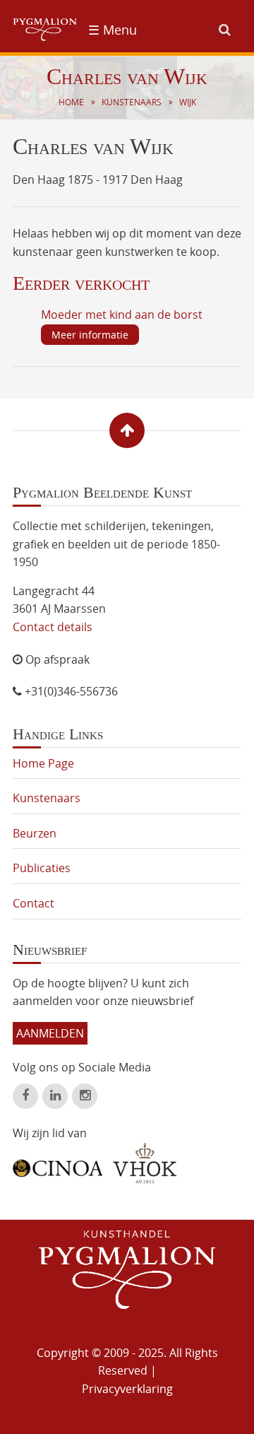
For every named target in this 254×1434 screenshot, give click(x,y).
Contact (33, 903)
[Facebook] (25, 1096)
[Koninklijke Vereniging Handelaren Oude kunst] (145, 1163)
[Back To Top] (127, 430)
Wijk (187, 102)
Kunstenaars (132, 102)
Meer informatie (90, 334)
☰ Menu (112, 29)
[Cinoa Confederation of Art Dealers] (57, 1163)
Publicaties (42, 868)
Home (71, 102)
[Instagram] (84, 1096)
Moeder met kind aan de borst (121, 314)
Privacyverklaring (127, 1389)
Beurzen (34, 833)
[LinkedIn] (55, 1096)
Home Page (43, 763)
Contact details (52, 627)
